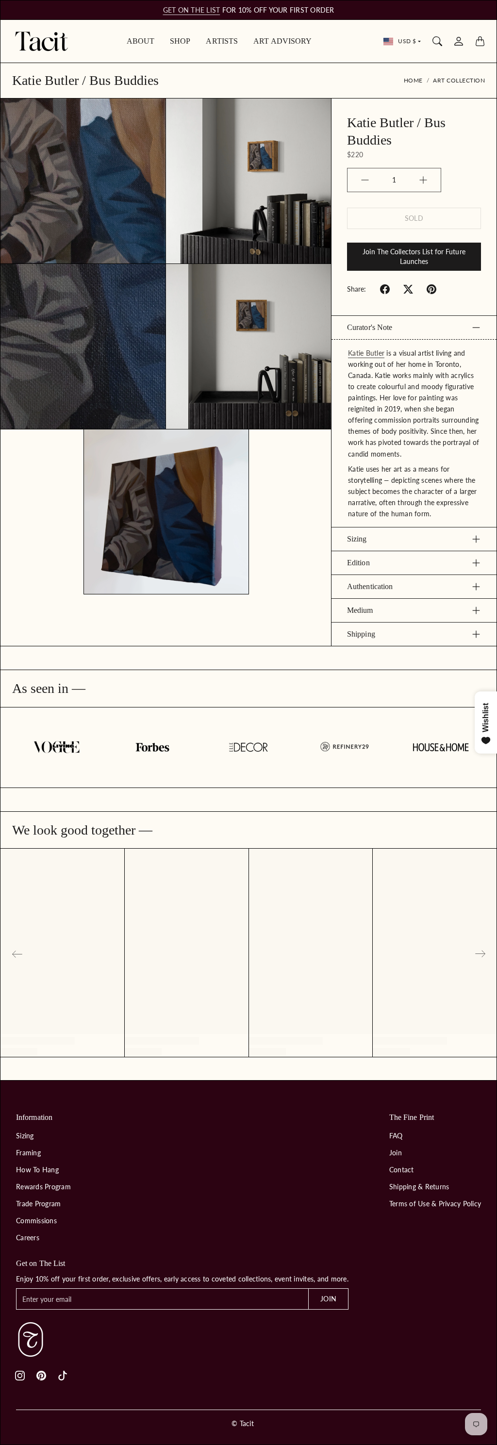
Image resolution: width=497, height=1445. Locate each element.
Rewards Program (43, 1186)
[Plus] (423, 180)
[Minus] (365, 180)
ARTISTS (222, 41)
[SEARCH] (437, 41)
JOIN (328, 1299)
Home (413, 80)
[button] (385, 289)
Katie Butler (366, 353)
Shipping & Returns (419, 1186)
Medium (360, 610)
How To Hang (37, 1170)
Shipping (361, 634)
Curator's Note (369, 327)
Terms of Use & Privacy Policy (435, 1203)
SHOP (180, 41)
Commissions (36, 1220)
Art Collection (459, 80)
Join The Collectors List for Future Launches (414, 256)
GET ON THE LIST (191, 10)
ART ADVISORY (282, 41)
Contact (401, 1170)
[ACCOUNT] (458, 41)
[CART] (480, 41)
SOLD (414, 218)
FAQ (396, 1136)
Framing (28, 1153)
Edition (358, 562)
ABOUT (141, 41)
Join (395, 1153)
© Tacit (243, 1423)
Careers (27, 1237)
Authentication (370, 586)
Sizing (357, 539)
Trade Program (38, 1203)
